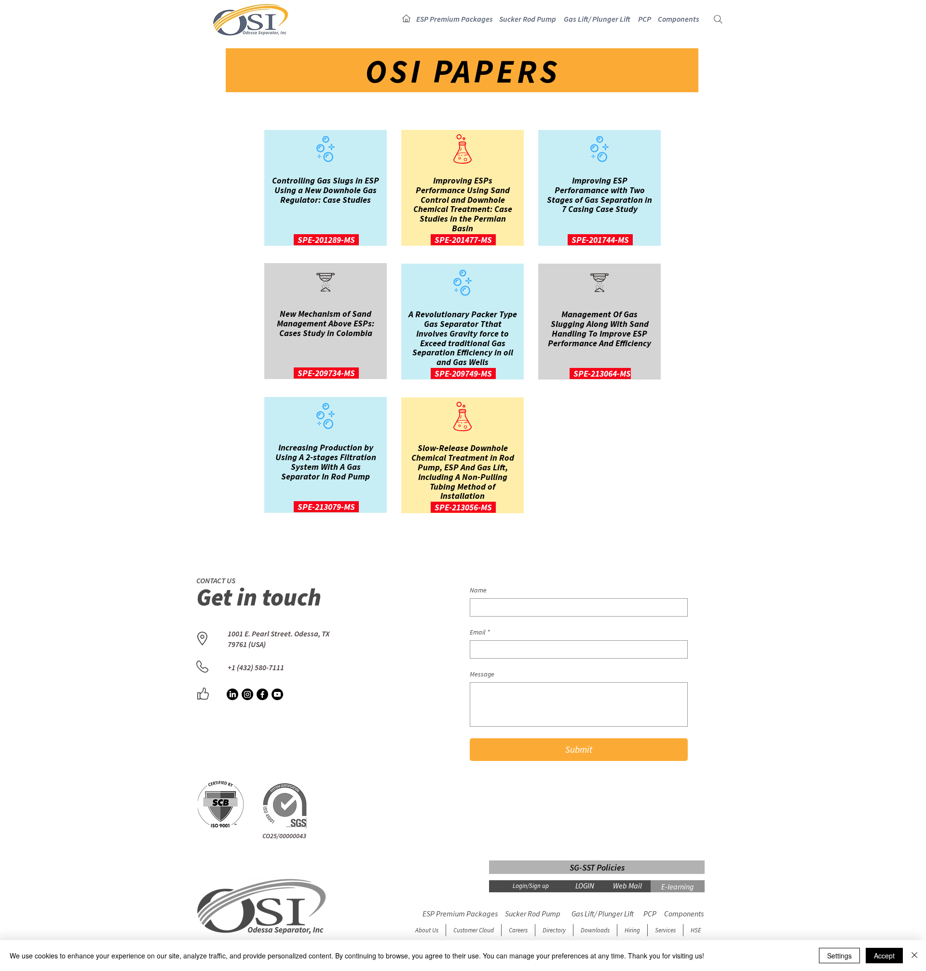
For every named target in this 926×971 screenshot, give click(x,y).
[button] (454, 19)
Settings (839, 955)
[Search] (718, 19)
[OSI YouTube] (277, 694)
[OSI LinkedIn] (232, 694)
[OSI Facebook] (262, 694)
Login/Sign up (531, 886)
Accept (884, 955)
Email (480, 632)
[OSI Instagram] (247, 694)
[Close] (914, 955)
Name (478, 590)
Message (482, 674)
